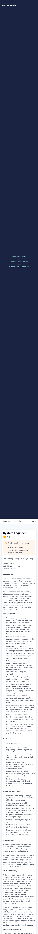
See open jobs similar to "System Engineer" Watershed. (18, 551)
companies (6, 521)
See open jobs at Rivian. (16, 547)
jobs (14, 521)
